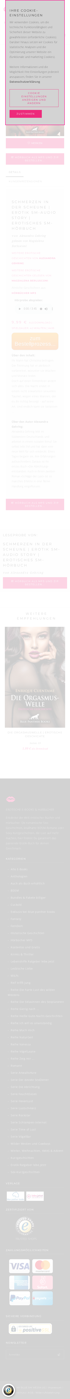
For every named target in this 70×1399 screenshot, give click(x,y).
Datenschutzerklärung (25, 82)
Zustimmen (26, 113)
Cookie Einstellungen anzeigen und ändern (34, 98)
